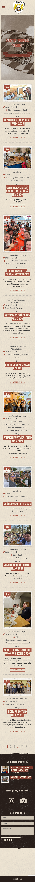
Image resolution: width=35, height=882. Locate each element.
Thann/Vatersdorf (19, 264)
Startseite (14, 56)
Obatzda (10, 427)
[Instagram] (11, 800)
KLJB (17, 357)
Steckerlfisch (20, 427)
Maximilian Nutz (18, 416)
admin (18, 172)
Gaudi (25, 110)
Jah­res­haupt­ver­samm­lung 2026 (17, 439)
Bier (9, 110)
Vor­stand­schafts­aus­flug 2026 (17, 566)
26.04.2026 (17, 349)
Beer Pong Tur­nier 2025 (17, 713)
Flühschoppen (17, 355)
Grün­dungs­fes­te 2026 (17, 504)
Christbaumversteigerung (16, 640)
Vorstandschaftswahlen (17, 430)
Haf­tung (17, 863)
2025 (7, 701)
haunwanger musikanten (14, 113)
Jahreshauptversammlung (14, 424)
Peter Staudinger (19, 104)
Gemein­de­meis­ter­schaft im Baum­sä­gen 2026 (17, 191)
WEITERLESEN (17, 137)
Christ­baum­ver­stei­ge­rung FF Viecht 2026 (17, 651)
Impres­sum (17, 855)
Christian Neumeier (18, 698)
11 (22, 746)
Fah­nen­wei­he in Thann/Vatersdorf (17, 272)
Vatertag (19, 308)
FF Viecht (8, 643)
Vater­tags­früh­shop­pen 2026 (17, 316)
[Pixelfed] (23, 800)
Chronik (13, 107)
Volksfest (20, 180)
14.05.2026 (18, 302)
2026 (7, 107)
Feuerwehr (25, 261)
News (7, 175)
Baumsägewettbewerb (15, 178)
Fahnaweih (15, 261)
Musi (28, 113)
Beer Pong (9, 704)
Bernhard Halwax (18, 255)
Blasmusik (17, 110)
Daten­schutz (17, 859)
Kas (28, 424)
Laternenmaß (24, 643)
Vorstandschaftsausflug (17, 558)
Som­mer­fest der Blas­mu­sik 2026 (17, 121)
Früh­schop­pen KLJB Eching (17, 366)
